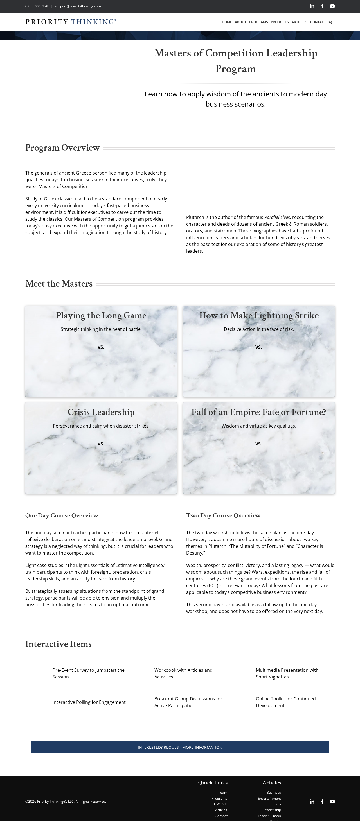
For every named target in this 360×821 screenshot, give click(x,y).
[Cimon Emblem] (304, 346)
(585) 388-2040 (37, 6)
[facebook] (322, 801)
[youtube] (332, 801)
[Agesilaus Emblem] (304, 443)
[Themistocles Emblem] (212, 346)
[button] (330, 22)
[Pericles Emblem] (55, 443)
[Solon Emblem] (147, 346)
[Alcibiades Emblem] (212, 443)
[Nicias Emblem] (147, 443)
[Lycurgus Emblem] (55, 346)
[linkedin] (312, 801)
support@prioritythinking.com (78, 6)
